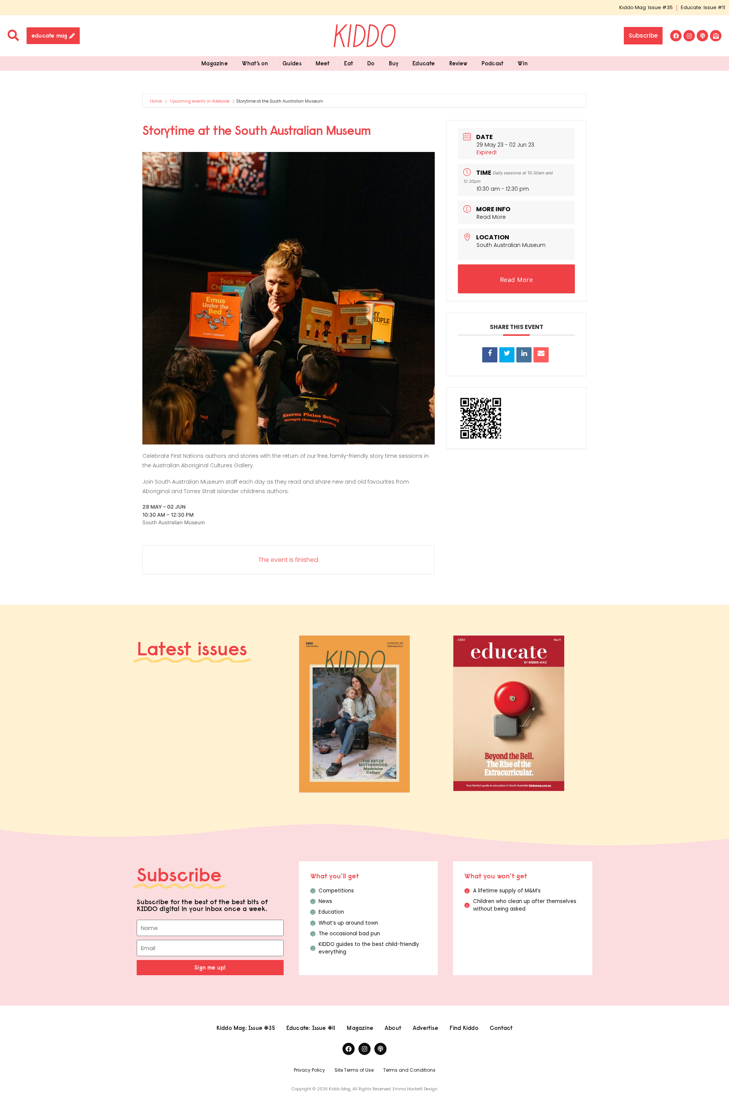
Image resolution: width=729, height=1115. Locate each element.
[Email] (541, 354)
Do (370, 63)
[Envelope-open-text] (715, 35)
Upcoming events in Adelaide (199, 101)
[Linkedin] (524, 354)
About (393, 1027)
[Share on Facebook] (489, 354)
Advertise (425, 1027)
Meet (323, 63)
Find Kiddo (464, 1027)
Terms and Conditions (409, 1070)
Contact (501, 1027)
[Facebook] (676, 35)
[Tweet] (506, 354)
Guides (291, 63)
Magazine (214, 63)
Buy (394, 63)
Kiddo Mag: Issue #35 (646, 7)
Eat (348, 63)
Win (523, 63)
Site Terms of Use (354, 1070)
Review (458, 63)
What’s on (255, 63)
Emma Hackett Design (415, 1089)
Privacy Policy (309, 1070)
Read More (491, 217)
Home (156, 101)
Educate (423, 63)
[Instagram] (689, 35)
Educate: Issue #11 (703, 7)
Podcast (492, 63)
